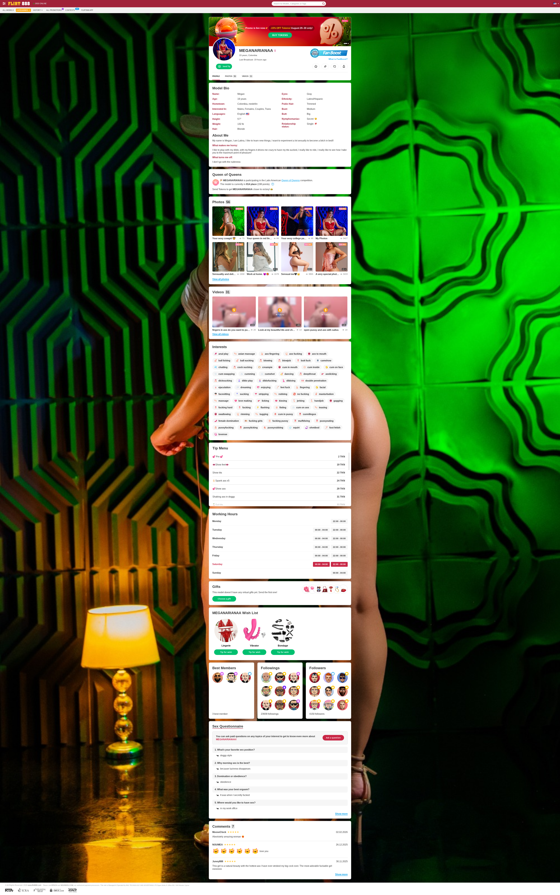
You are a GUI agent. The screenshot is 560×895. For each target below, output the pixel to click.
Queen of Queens (290, 180)
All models (8, 10)
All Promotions (54, 10)
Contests (70, 10)
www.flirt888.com (34, 885)
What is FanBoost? (338, 59)
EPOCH (54, 885)
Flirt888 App (87, 10)
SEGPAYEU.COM (67, 885)
